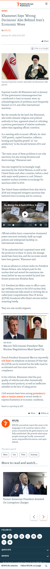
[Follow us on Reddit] (9, 536)
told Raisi (6, 361)
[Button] (45, 41)
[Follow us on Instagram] (15, 536)
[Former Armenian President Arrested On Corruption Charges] (25, 484)
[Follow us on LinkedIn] (39, 536)
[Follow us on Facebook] (33, 536)
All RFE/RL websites (9, 566)
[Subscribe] (9, 542)
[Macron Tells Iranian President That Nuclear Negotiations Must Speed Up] (25, 327)
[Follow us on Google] (21, 536)
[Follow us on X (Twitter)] (27, 536)
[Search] (46, 566)
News (4, 11)
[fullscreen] (45, 224)
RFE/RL (7, 31)
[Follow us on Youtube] (4, 536)
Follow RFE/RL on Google (31, 566)
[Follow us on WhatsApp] (4, 542)
